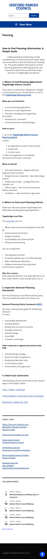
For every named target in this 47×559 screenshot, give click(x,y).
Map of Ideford (8, 465)
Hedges (11, 389)
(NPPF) (39, 304)
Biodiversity (7, 402)
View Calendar (7, 529)
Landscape (20, 389)
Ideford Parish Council (23, 7)
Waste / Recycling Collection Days (15, 424)
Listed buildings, (9, 396)
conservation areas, (25, 396)
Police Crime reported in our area (15, 434)
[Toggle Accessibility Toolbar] (42, 554)
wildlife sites (18, 402)
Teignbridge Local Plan (11, 447)
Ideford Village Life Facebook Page (15, 468)
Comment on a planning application (16, 450)
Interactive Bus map (10, 463)
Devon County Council (11, 440)
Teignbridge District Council (13, 442)
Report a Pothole (8, 458)
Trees (5, 389)
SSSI (26, 402)
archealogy (39, 396)
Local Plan (10, 221)
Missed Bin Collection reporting (14, 427)
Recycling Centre (8, 429)
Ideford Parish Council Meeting (22, 504)
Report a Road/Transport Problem (15, 455)
